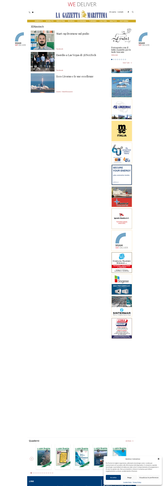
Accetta (113, 477)
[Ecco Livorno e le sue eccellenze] (43, 83)
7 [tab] (123, 59)
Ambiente (39, 21)
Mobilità (49, 21)
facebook (59, 49)
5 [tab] (119, 59)
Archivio (128, 441)
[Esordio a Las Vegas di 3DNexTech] (43, 62)
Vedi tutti (126, 63)
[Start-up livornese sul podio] (43, 40)
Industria (60, 21)
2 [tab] (113, 59)
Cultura (103, 21)
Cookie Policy (127, 482)
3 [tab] (115, 59)
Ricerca (71, 21)
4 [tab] (117, 59)
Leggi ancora (121, 52)
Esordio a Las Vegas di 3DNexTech (76, 55)
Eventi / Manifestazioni (64, 92)
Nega (129, 477)
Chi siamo (112, 12)
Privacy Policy (137, 482)
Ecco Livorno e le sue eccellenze (74, 76)
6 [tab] (121, 59)
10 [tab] (48, 472)
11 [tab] (50, 472)
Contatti (120, 12)
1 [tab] (111, 59)
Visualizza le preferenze (148, 477)
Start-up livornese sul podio (72, 33)
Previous (31, 459)
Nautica (113, 21)
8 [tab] (125, 59)
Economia (82, 21)
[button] (158, 459)
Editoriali (124, 21)
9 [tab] (46, 472)
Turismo (92, 21)
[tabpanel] (121, 52)
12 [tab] (52, 472)
